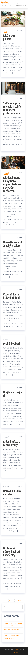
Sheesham (4, 2)
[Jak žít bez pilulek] (13, 19)
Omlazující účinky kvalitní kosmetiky (11, 551)
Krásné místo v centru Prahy (11, 443)
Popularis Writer (14, 652)
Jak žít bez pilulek (9, 37)
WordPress (16, 650)
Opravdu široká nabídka (12, 492)
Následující (18, 600)
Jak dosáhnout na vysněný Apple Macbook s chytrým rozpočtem (12, 184)
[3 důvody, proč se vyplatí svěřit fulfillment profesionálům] (13, 88)
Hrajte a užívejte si (12, 394)
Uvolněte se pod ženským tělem (12, 244)
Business (6, 99)
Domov (5, 31)
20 (13, 600)
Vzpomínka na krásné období (11, 296)
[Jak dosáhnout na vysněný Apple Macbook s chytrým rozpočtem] (13, 162)
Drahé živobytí (11, 343)
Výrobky (6, 173)
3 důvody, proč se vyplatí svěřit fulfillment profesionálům (12, 108)
